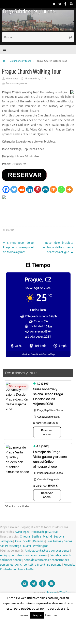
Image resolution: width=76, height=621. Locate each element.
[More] (69, 189)
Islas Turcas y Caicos (59, 541)
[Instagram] (71, 4)
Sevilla (27, 541)
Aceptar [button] (37, 615)
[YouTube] (54, 4)
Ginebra (25, 536)
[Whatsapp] (61, 189)
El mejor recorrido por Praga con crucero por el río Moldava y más (19, 247)
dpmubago (12, 78)
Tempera (52, 592)
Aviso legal (22, 532)
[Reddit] (21, 189)
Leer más (51, 615)
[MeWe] (45, 189)
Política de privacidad (44, 532)
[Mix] (53, 189)
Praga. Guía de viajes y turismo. (29, 11)
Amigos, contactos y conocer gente (47, 550)
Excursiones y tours (20, 61)
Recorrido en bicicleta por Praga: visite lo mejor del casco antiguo (57, 247)
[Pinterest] (37, 189)
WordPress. (65, 592)
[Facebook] (65, 4)
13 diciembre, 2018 (35, 78)
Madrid (47, 536)
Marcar (10, 230)
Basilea (36, 536)
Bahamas (39, 541)
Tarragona (6, 541)
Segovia (59, 536)
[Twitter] (60, 4)
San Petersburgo (10, 546)
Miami (27, 546)
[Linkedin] (29, 189)
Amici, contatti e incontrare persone (38, 564)
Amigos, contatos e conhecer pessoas (23, 555)
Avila (18, 541)
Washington (40, 546)
